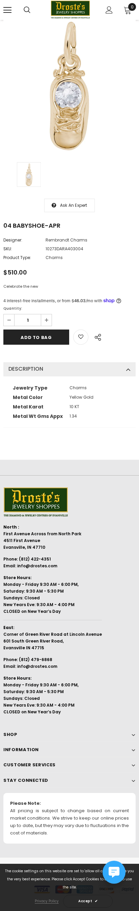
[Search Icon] (27, 10)
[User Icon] (109, 9)
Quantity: (13, 308)
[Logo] (70, 9)
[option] (69, 86)
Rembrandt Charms (66, 240)
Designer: (12, 240)
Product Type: (17, 257)
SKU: (7, 249)
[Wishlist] (80, 337)
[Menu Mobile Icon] (7, 10)
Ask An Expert (73, 205)
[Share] (96, 336)
